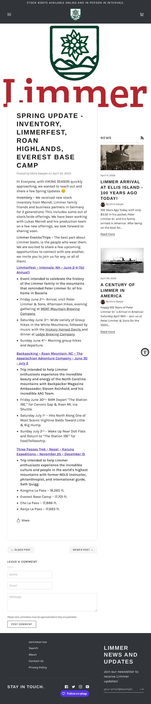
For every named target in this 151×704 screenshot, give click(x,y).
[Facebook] (66, 686)
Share (25, 520)
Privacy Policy (38, 667)
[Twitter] (73, 686)
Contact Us (36, 661)
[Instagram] (80, 686)
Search (33, 648)
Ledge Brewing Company (55, 334)
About (33, 654)
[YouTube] (87, 686)
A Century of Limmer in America (118, 290)
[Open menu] (12, 14)
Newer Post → (83, 549)
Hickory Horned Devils (63, 329)
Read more (108, 234)
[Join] (139, 689)
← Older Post (21, 549)
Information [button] (38, 642)
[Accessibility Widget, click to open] (145, 352)
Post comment (21, 624)
